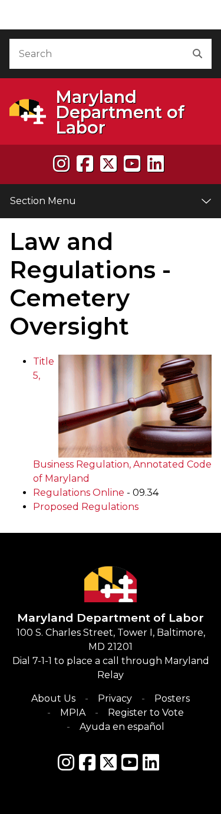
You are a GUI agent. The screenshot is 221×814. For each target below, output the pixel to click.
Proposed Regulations (85, 506)
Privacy (115, 698)
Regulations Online (78, 492)
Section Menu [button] (43, 200)
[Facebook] (85, 163)
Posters (172, 698)
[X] (108, 163)
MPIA (72, 712)
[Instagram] (61, 163)
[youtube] (132, 163)
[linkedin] (155, 163)
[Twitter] (108, 762)
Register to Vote (146, 712)
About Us (53, 698)
